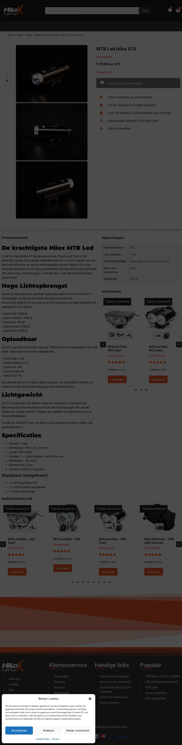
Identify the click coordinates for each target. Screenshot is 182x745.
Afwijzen (48, 730)
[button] (90, 699)
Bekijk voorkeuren (77, 730)
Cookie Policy (43, 738)
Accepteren (19, 730)
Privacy (55, 738)
